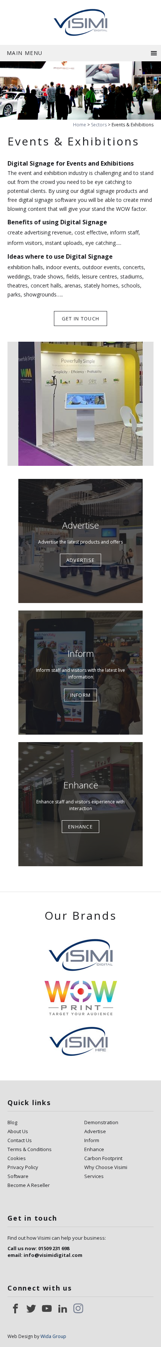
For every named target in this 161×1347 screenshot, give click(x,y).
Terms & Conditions (29, 1149)
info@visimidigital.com (53, 1255)
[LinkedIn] (62, 1308)
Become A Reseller (28, 1185)
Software (17, 1176)
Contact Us (19, 1140)
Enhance (94, 1149)
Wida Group (53, 1336)
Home (79, 125)
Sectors (99, 125)
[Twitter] (31, 1308)
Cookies (16, 1158)
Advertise (95, 1131)
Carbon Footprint (103, 1158)
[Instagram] (78, 1308)
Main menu (25, 52)
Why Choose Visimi (105, 1167)
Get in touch (81, 318)
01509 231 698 (53, 1248)
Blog (12, 1122)
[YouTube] (47, 1308)
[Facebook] (15, 1308)
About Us (17, 1131)
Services (94, 1176)
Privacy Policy (22, 1167)
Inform (91, 1140)
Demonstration (101, 1122)
